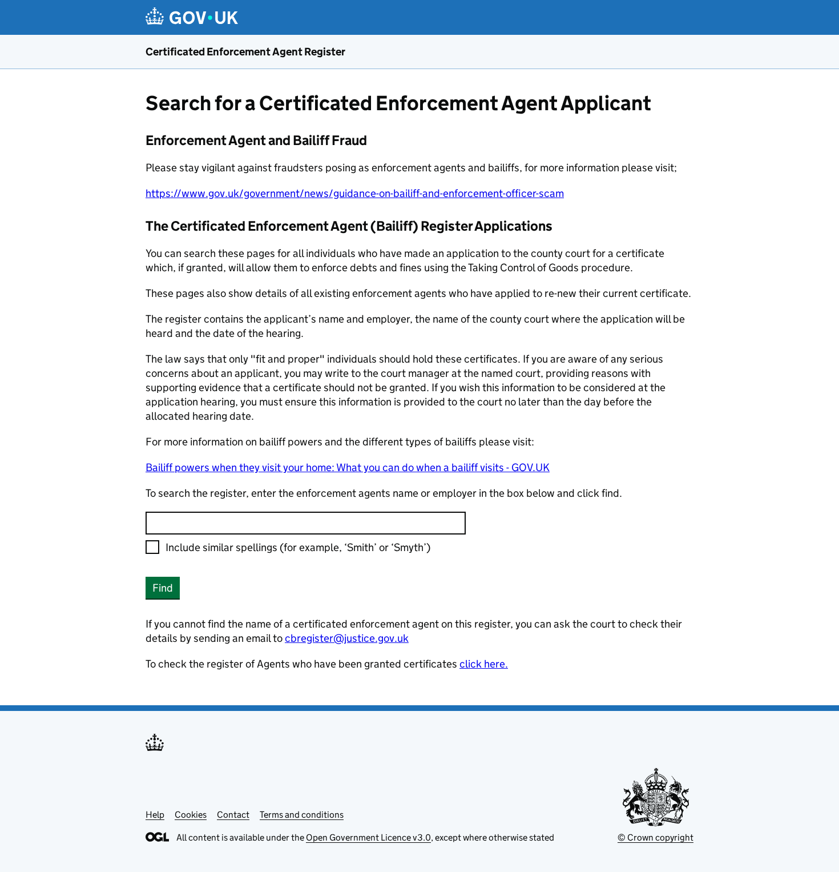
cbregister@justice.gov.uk (347, 638)
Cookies (191, 814)
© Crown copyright (655, 837)
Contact (233, 814)
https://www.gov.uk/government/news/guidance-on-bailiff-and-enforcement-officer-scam (355, 193)
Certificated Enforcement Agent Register (245, 51)
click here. (483, 663)
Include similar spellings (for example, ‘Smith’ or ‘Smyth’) (298, 547)
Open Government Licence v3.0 (368, 837)
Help (155, 814)
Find (162, 587)
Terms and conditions (302, 814)
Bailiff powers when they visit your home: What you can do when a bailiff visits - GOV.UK (348, 467)
